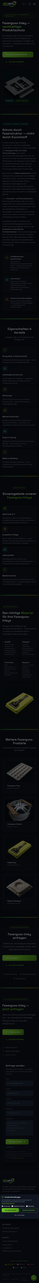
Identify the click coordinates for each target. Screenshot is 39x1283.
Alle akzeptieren (10, 1210)
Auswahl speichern (28, 1210)
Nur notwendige (19, 1215)
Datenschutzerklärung (8, 1203)
